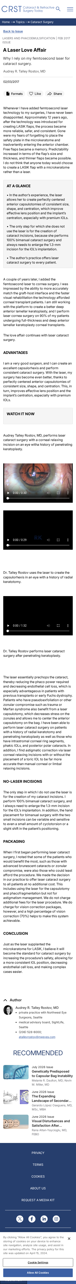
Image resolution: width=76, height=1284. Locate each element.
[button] (12, 1000)
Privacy (38, 1153)
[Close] (69, 1238)
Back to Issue (13, 31)
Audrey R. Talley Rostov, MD (37, 1008)
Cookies (38, 1176)
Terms (38, 1165)
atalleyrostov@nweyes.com (37, 1037)
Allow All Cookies (38, 1272)
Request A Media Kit (38, 1200)
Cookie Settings (38, 1262)
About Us (38, 1188)
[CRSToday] (28, 9)
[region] (38, 1256)
